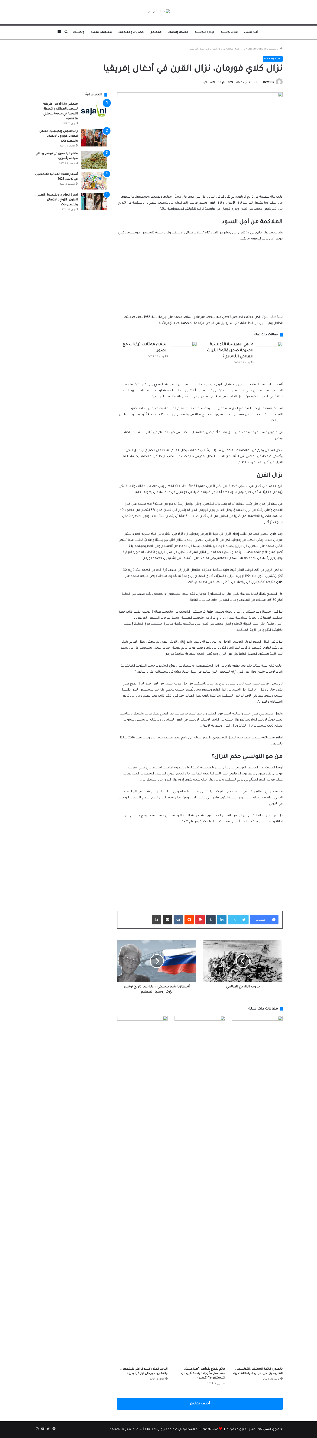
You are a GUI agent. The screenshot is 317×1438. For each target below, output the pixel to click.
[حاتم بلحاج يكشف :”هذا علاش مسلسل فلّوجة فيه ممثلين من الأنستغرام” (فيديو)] (200, 1190)
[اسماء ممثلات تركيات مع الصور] (184, 349)
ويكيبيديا (78, 32)
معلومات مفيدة (101, 32)
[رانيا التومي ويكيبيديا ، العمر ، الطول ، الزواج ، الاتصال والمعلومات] (94, 137)
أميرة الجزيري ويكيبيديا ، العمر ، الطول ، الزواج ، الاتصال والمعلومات (57, 199)
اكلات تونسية (229, 32)
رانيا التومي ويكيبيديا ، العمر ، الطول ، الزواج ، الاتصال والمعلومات (58, 136)
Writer (270, 82)
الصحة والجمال (178, 32)
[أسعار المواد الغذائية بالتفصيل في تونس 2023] (94, 180)
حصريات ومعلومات (131, 32)
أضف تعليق (200, 1404)
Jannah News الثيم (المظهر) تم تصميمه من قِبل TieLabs (182, 1429)
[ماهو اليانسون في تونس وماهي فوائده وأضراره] (94, 160)
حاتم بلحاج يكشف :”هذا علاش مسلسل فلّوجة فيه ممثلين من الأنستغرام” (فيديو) (203, 1374)
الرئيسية (274, 49)
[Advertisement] (200, 280)
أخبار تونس (251, 32)
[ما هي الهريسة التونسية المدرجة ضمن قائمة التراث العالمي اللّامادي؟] (269, 350)
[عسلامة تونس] (159, 11)
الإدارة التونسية (204, 32)
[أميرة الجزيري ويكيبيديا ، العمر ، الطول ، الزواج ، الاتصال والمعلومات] (94, 201)
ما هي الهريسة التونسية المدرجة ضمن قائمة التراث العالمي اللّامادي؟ (230, 350)
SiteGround (117, 1429)
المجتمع (156, 32)
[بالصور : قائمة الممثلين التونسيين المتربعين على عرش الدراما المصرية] (257, 1190)
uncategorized (257, 49)
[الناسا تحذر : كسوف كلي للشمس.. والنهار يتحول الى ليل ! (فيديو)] (142, 1190)
